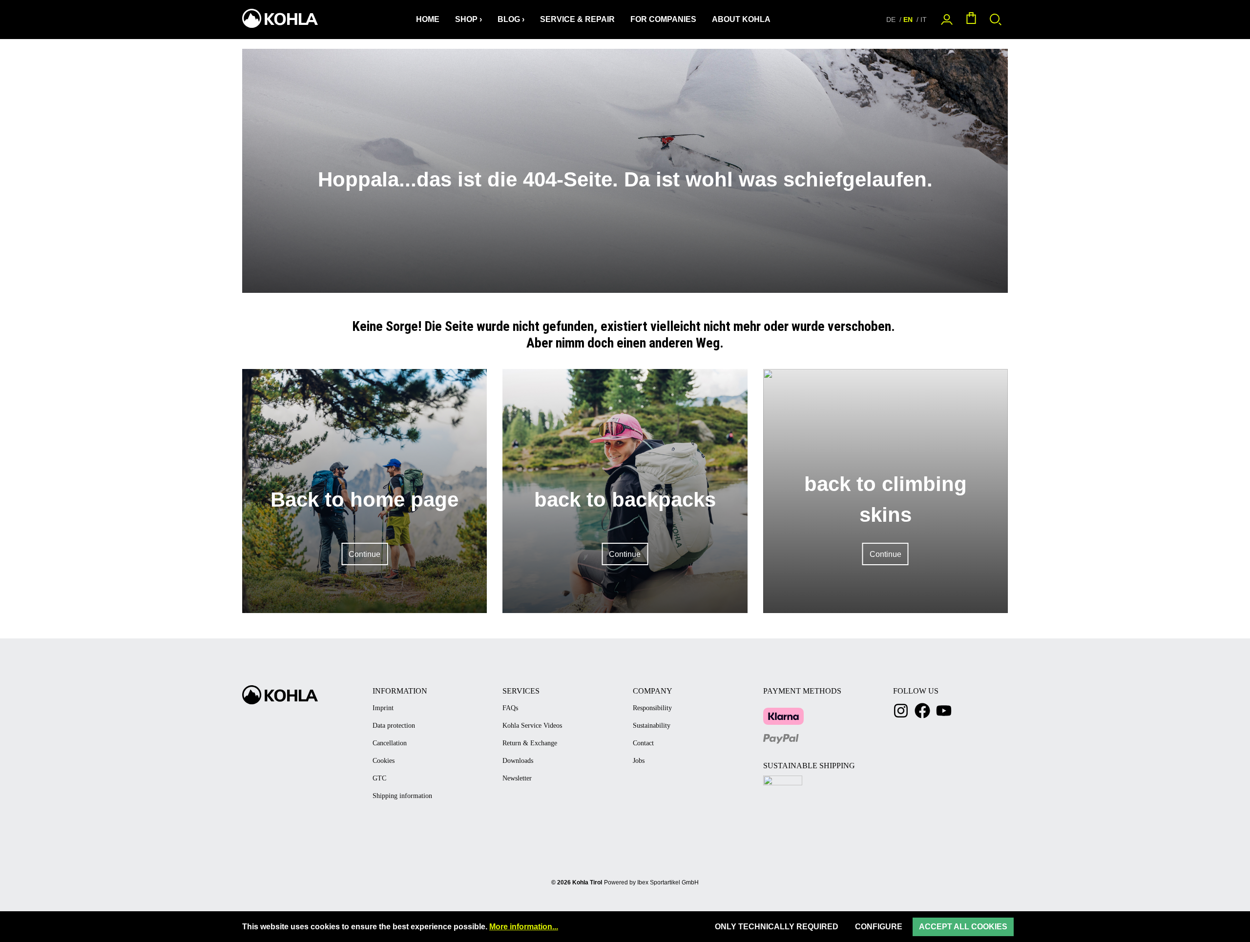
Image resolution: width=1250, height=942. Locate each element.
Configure (878, 926)
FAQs (510, 708)
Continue (364, 554)
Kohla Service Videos (532, 725)
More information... (523, 926)
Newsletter (517, 778)
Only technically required (776, 926)
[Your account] (947, 19)
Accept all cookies (963, 926)
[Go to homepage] (278, 18)
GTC (379, 778)
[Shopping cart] (971, 20)
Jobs (639, 760)
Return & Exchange (529, 743)
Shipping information (402, 795)
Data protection (394, 725)
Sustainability (651, 725)
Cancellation (390, 743)
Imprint (383, 708)
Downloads (517, 760)
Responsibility (652, 708)
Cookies (384, 760)
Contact (643, 743)
